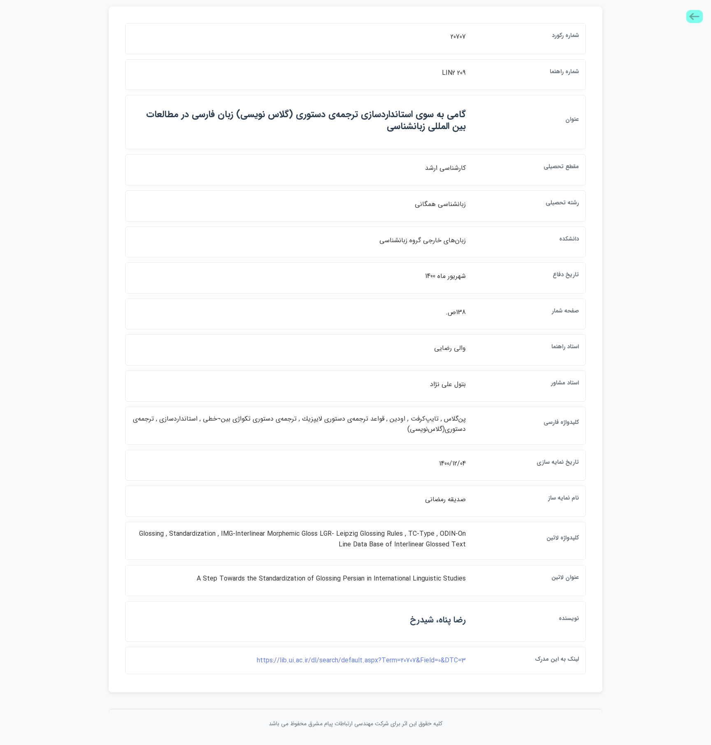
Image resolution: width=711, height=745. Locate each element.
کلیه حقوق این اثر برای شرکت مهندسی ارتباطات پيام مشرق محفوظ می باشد (355, 723)
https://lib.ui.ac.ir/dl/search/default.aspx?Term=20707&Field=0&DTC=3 (361, 660)
